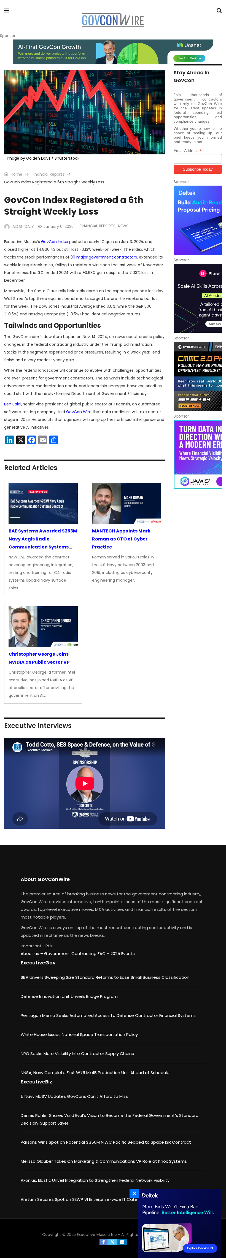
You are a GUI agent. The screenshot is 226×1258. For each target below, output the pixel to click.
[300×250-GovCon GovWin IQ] (178, 1223)
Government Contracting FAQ (75, 953)
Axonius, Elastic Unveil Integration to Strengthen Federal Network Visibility (95, 1180)
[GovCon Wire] (113, 20)
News (123, 226)
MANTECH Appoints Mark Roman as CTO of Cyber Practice (121, 539)
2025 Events (123, 953)
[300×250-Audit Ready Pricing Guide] (198, 220)
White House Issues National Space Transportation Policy (79, 1034)
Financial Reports (48, 174)
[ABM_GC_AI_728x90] (113, 51)
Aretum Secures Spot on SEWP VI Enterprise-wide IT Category (84, 1199)
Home (16, 174)
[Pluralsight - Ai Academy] (198, 298)
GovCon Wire (79, 412)
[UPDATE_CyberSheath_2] (198, 376)
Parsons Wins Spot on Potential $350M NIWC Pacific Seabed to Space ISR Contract (106, 1142)
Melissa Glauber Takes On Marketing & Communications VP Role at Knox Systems (104, 1161)
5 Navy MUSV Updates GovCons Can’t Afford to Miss (74, 1096)
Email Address (188, 150)
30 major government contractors (104, 257)
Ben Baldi (12, 404)
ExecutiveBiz (36, 1081)
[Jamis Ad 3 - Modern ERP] (198, 454)
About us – (32, 953)
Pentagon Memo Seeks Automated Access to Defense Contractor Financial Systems (108, 1015)
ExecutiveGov (38, 962)
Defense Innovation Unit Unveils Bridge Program (69, 996)
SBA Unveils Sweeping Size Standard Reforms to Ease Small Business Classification (105, 977)
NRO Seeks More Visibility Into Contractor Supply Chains (77, 1053)
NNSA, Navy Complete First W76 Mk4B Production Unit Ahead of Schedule (95, 1072)
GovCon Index (54, 241)
